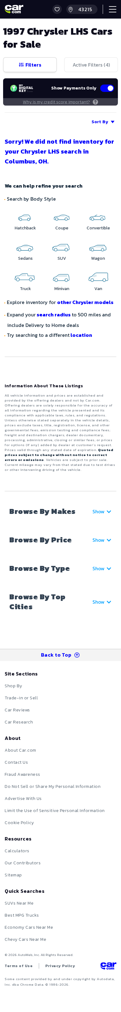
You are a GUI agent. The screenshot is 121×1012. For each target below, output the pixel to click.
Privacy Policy (60, 966)
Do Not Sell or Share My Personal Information (53, 786)
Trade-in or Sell (21, 698)
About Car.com (20, 750)
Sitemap (13, 875)
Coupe (61, 228)
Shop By (13, 686)
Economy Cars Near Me (29, 927)
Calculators (17, 851)
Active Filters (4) (91, 64)
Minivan (61, 288)
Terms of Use (19, 966)
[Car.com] (14, 9)
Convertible (98, 228)
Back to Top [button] (56, 654)
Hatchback (25, 228)
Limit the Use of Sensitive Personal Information (55, 810)
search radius (54, 314)
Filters (33, 64)
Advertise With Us (23, 798)
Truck (25, 288)
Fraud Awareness (22, 774)
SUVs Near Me (19, 903)
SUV (61, 258)
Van (98, 288)
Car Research (19, 722)
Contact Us (16, 762)
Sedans (25, 258)
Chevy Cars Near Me (25, 939)
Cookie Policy (19, 822)
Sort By (100, 122)
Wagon (98, 258)
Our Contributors (23, 863)
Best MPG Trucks (22, 915)
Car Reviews (17, 710)
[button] (57, 9)
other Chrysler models (85, 302)
